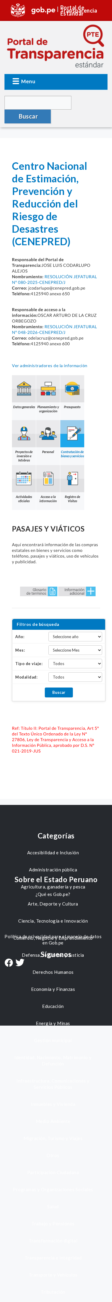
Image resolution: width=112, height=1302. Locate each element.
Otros (53, 1155)
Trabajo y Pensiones (53, 1223)
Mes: (20, 650)
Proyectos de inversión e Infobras (24, 456)
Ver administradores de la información (50, 365)
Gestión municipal (53, 1040)
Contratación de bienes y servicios (72, 454)
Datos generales (24, 407)
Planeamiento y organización (48, 409)
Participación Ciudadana (53, 1172)
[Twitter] (20, 963)
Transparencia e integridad (53, 1257)
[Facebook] (8, 963)
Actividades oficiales (24, 499)
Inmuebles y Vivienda (53, 1104)
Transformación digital (53, 1240)
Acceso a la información (48, 499)
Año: (19, 636)
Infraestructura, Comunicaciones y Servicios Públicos (53, 1084)
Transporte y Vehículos (53, 1274)
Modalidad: (26, 677)
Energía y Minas (53, 1023)
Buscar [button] (28, 116)
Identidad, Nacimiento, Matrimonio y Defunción (53, 1060)
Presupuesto (72, 407)
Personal (48, 452)
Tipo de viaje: (28, 663)
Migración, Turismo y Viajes (53, 1138)
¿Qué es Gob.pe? (53, 894)
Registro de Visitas (72, 499)
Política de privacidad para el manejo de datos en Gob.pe (53, 939)
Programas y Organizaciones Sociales (53, 1189)
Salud (53, 1206)
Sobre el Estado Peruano (56, 879)
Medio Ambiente (53, 1121)
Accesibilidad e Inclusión (53, 852)
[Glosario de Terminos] (38, 591)
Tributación (53, 1292)
